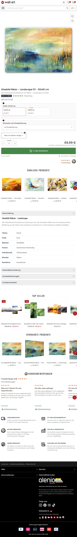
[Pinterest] (45, 505)
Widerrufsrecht (30, 464)
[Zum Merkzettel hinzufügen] (72, 16)
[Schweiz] (54, 517)
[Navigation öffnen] (3, 8)
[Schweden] (60, 517)
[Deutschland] (40, 517)
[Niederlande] (49, 517)
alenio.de (42, 486)
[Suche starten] (67, 8)
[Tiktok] (53, 505)
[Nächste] (75, 188)
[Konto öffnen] (63, 2)
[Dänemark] (52, 517)
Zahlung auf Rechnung (56, 443)
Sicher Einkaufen (14, 429)
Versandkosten (13, 418)
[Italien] (46, 517)
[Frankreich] (43, 517)
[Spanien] (57, 517)
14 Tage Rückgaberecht (56, 418)
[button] (38, 50)
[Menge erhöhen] (15, 143)
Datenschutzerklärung (17, 464)
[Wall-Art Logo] (8, 2)
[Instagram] (40, 505)
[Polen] (63, 517)
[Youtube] (49, 505)
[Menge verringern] (3, 143)
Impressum (5, 464)
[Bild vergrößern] (72, 21)
